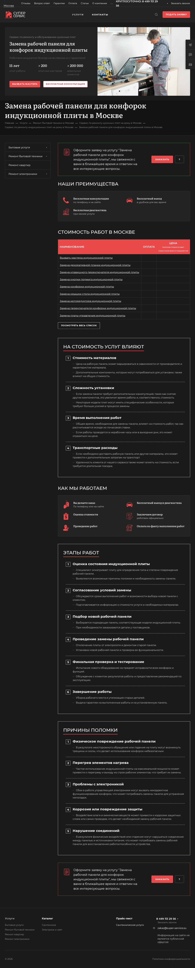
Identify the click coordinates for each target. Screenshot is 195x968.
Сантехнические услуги (130, 925)
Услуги (9, 918)
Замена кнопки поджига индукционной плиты (91, 279)
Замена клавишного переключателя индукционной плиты (99, 272)
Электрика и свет (52, 929)
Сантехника (49, 925)
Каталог (47, 918)
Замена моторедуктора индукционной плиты (90, 301)
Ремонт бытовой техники (26, 156)
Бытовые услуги (19, 147)
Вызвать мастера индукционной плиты (86, 257)
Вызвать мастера (24, 84)
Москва (9, 5)
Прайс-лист (124, 918)
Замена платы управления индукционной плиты (92, 315)
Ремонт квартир (19, 165)
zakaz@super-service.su (172, 928)
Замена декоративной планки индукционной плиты (95, 265)
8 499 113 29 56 (166, 918)
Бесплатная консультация (65, 84)
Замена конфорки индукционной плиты (87, 286)
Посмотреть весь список (79, 325)
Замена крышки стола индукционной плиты (90, 293)
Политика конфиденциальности (171, 959)
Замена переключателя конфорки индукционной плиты (98, 308)
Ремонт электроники (23, 173)
